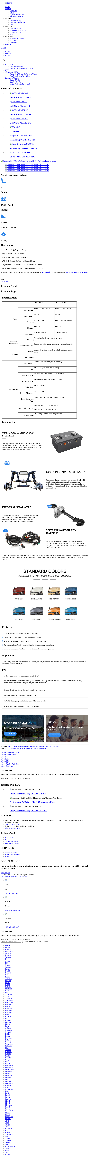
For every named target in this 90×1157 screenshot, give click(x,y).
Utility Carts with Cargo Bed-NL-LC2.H (28, 794)
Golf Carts (4, 758)
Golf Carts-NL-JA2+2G (20, 123)
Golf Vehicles (5, 762)
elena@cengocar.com (12, 828)
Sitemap (14, 877)
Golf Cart (4, 756)
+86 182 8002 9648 (12, 824)
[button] (10, 734)
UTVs (7, 56)
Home (7, 52)
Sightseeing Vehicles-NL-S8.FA (23, 148)
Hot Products (5, 877)
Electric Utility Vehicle (9, 754)
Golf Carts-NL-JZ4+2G (20, 114)
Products (8, 54)
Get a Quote (5, 282)
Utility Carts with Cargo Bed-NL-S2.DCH (28, 811)
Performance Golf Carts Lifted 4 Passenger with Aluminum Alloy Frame (33, 746)
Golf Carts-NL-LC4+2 (20, 106)
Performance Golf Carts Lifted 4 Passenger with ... (32, 802)
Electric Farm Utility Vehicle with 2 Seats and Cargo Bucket (26, 748)
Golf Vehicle (5, 760)
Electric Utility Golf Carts (10, 752)
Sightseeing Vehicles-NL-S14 (22, 140)
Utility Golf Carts (7, 766)
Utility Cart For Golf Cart (10, 764)
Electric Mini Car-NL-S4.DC (22, 157)
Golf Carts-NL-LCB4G (20, 97)
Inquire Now (5, 873)
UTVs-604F (15, 131)
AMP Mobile (22, 877)
